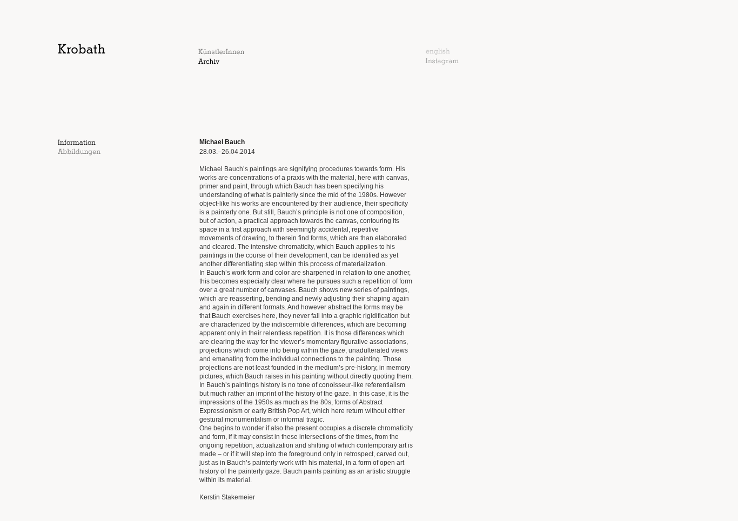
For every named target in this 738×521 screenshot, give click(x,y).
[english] (437, 53)
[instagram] (442, 62)
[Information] (77, 143)
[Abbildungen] (79, 153)
